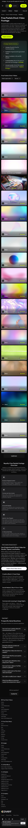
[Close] (26, 1)
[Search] (10, 5)
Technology (3, 716)
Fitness (2, 707)
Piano (2, 729)
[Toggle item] (25, 629)
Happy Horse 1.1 (4, 790)
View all (25, 11)
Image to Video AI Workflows (7, 768)
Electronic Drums (4, 725)
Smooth (2, 732)
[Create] (7, 5)
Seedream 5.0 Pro (4, 786)
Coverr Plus (3, 797)
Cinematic (3, 730)
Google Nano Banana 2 (6, 776)
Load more (14, 456)
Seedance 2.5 (3, 774)
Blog (2, 801)
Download (22, 95)
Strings (2, 738)
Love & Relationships (5, 705)
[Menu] (2, 5)
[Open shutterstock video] (14, 167)
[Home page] (6, 812)
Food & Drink (4, 711)
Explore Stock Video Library (14, 568)
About (2, 795)
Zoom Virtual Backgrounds (6, 718)
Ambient (3, 736)
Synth (2, 723)
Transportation (4, 714)
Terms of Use (16, 815)
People (2, 704)
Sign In (23, 6)
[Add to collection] (24, 177)
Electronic (3, 734)
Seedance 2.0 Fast (5, 781)
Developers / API (4, 799)
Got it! (23, 823)
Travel (2, 712)
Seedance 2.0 (4, 777)
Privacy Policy (9, 815)
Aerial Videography (5, 709)
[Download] (24, 188)
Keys (2, 727)
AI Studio (21, 62)
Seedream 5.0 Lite (4, 788)
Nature (2, 702)
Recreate (14, 188)
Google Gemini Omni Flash (6, 784)
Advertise (3, 804)
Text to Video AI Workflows (6, 766)
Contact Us (14, 694)
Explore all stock (7, 36)
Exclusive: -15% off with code (11, 173)
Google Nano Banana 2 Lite (6, 779)
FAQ (2, 802)
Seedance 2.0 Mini (5, 783)
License (2, 815)
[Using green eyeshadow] (14, 182)
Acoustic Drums (4, 739)
